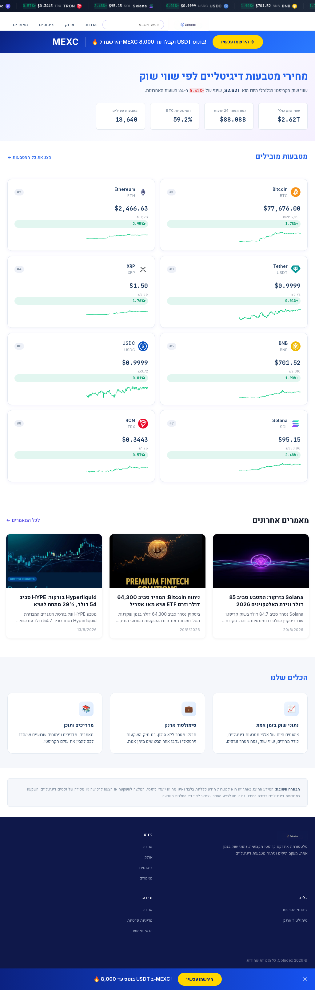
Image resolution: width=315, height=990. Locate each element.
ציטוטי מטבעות (295, 909)
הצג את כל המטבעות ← (29, 157)
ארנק (69, 24)
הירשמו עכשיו (199, 979)
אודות (91, 24)
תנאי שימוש (143, 930)
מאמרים (20, 24)
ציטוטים (46, 24)
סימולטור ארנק (295, 920)
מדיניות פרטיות (140, 920)
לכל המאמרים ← (23, 520)
